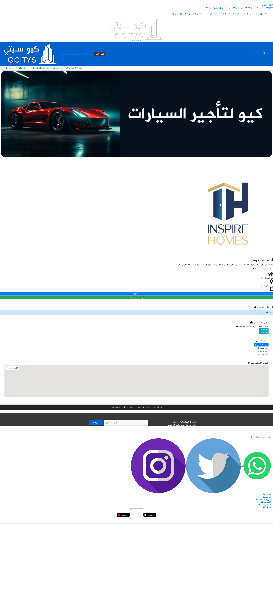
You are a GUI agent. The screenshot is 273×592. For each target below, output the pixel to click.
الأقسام (194, 14)
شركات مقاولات (219, 14)
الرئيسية (66, 54)
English (270, 8)
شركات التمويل (254, 14)
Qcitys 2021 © (136, 41)
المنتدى (177, 14)
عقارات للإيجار (227, 8)
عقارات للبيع (240, 8)
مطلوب (230, 14)
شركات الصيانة (204, 14)
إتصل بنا (185, 14)
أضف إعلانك (252, 8)
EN (269, 53)
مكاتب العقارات (241, 14)
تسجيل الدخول (214, 8)
